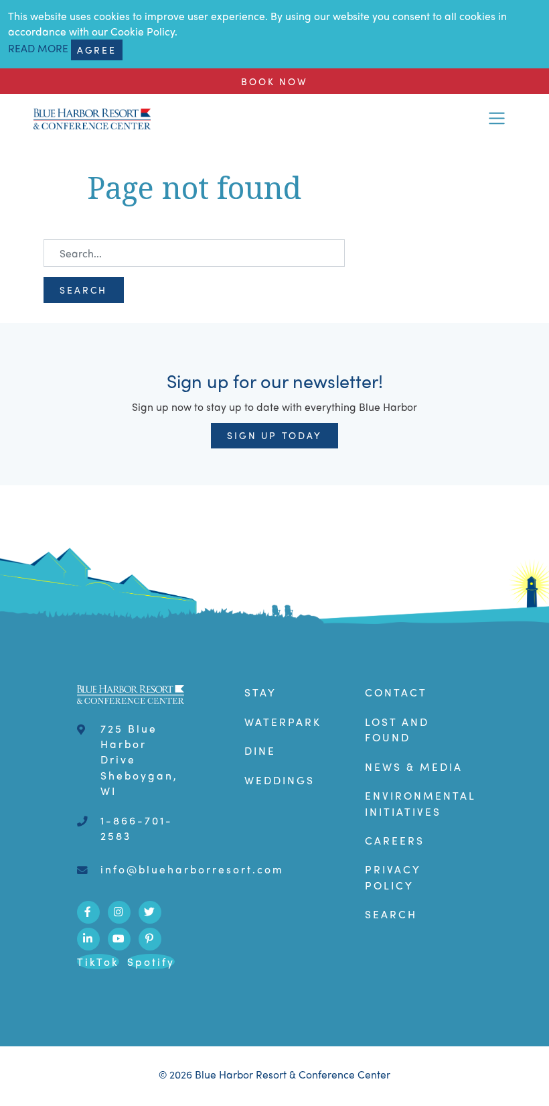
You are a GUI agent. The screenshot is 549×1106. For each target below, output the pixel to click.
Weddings (279, 780)
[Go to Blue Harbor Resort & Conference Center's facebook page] (88, 912)
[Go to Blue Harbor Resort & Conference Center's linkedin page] (88, 939)
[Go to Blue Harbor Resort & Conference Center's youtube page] (119, 939)
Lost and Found (397, 729)
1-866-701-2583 (136, 827)
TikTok (98, 961)
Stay (260, 692)
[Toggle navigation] (497, 118)
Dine (260, 750)
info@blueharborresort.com (192, 869)
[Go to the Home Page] (92, 118)
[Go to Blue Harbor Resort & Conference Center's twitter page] (150, 912)
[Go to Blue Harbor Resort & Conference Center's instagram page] (119, 912)
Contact (396, 692)
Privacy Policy (393, 876)
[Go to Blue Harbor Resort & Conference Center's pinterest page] (150, 939)
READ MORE (38, 48)
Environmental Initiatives (420, 803)
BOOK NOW (274, 81)
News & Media (414, 766)
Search (83, 289)
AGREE (96, 49)
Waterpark (282, 721)
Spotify (151, 961)
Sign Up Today (274, 435)
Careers (394, 840)
